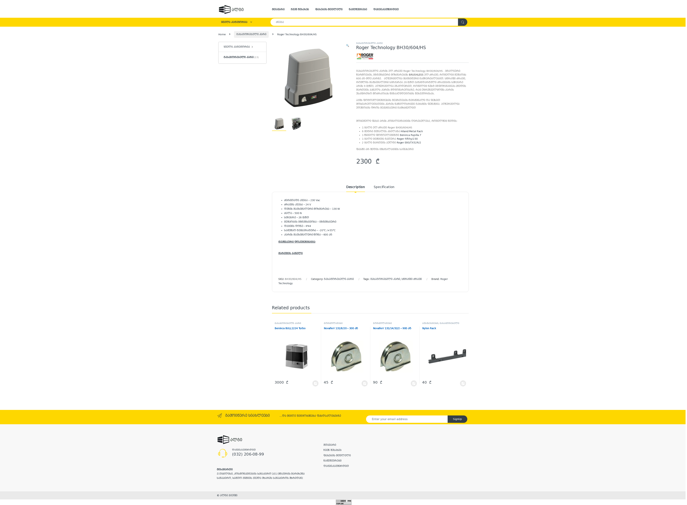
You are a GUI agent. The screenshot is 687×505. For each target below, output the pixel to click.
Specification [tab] (384, 187)
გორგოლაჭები (333, 323)
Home (222, 34)
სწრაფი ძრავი (412, 279)
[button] (347, 46)
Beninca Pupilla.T (410, 135)
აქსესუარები (430, 323)
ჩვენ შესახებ (300, 9)
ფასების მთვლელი (329, 9)
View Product (313, 383)
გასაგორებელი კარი (251, 34)
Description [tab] (355, 187)
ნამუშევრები (358, 9)
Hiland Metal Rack (412, 131)
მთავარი (278, 9)
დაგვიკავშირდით (386, 9)
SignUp (457, 419)
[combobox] (364, 22)
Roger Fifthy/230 (407, 138)
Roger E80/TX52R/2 (409, 142)
